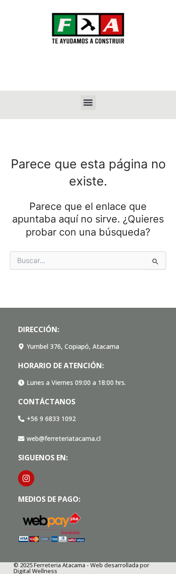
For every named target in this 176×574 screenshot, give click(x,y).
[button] (88, 102)
